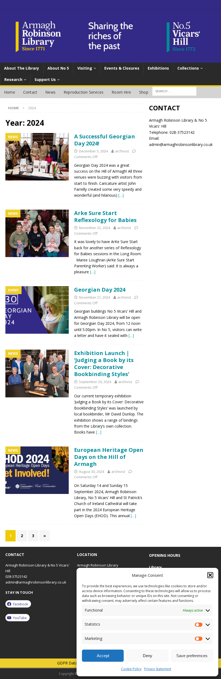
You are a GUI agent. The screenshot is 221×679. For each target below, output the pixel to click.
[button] (210, 575)
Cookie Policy (131, 669)
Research (13, 79)
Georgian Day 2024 (99, 289)
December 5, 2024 (93, 151)
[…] (121, 195)
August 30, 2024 (91, 471)
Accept (103, 655)
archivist (122, 151)
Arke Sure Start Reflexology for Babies (105, 216)
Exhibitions (158, 68)
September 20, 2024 (95, 381)
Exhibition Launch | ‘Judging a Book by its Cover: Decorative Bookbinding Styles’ (104, 363)
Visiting (84, 68)
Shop (143, 92)
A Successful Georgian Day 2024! (104, 140)
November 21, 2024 (94, 297)
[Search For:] (174, 90)
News (50, 92)
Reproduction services (83, 92)
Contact (30, 92)
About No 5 (58, 68)
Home (9, 92)
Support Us (45, 79)
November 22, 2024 (94, 227)
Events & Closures (121, 68)
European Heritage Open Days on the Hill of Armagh (108, 457)
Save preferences (192, 655)
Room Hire (121, 92)
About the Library (21, 68)
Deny (147, 655)
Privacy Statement (157, 669)
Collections (188, 68)
